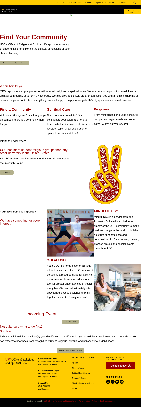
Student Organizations (85, 17)
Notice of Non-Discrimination (103, 401)
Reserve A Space (79, 378)
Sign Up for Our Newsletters (83, 383)
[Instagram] (108, 382)
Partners (88, 3)
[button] (134, 2)
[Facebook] (113, 382)
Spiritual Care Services (105, 3)
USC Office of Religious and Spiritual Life (60, 401)
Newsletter (123, 3)
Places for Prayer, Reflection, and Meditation (52, 17)
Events (118, 17)
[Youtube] (122, 382)
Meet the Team (78, 368)
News (74, 388)
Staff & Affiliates (75, 3)
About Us (60, 3)
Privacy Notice (84, 401)
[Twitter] (117, 382)
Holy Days (104, 17)
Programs (25, 17)
